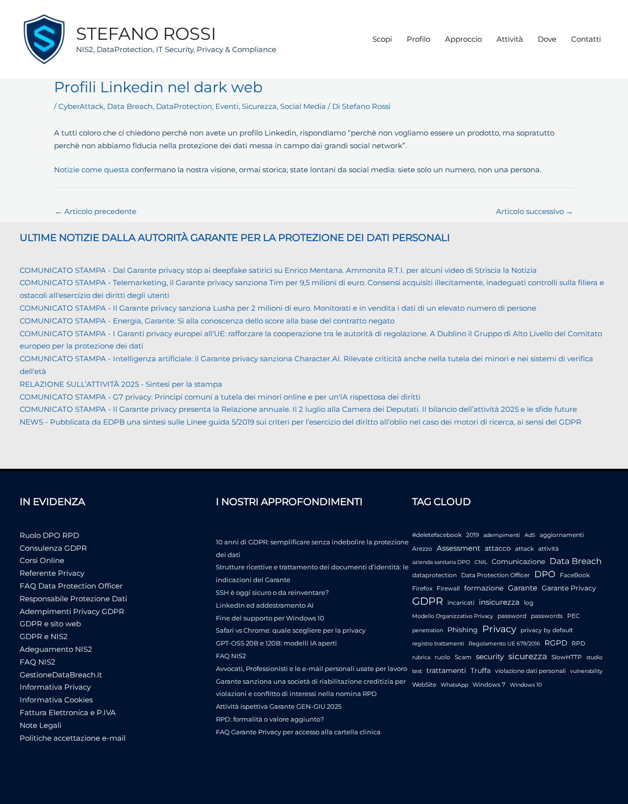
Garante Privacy (569, 588)
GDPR (427, 601)
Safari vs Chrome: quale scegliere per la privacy (291, 630)
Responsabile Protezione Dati (73, 598)
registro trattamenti (438, 644)
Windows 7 (488, 684)
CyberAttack (81, 106)
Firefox (422, 588)
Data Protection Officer (495, 575)
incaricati (460, 602)
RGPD (556, 642)
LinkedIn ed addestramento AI (265, 605)
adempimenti (501, 535)
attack (524, 548)
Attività (510, 39)
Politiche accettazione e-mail (73, 738)
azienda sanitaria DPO (441, 562)
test (417, 671)
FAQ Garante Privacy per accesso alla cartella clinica (298, 732)
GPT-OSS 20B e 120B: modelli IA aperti (276, 643)
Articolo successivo (534, 211)
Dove (547, 39)
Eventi (226, 106)
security (490, 656)
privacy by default (547, 630)
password (511, 615)
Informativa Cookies (56, 699)
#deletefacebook (437, 534)
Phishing (462, 630)
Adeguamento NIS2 (56, 649)
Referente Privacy (52, 573)
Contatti (586, 39)
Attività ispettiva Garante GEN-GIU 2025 (278, 706)
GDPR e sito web (50, 623)
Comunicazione (518, 561)
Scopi (382, 39)
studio (594, 657)
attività (548, 548)
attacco (498, 548)
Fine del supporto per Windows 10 (270, 618)
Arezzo (422, 548)
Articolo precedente (95, 211)
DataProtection (184, 106)
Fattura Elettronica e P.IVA (68, 712)
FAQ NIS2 (37, 662)
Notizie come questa (91, 169)
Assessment (458, 548)
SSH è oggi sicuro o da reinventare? (272, 592)
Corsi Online (42, 560)
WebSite (424, 684)
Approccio (463, 39)
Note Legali (40, 725)
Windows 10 (526, 685)
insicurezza (499, 602)
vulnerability (586, 671)
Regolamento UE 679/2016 (504, 644)
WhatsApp (454, 685)
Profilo (418, 39)
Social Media (303, 106)
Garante (522, 588)
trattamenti (446, 670)
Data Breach (130, 106)
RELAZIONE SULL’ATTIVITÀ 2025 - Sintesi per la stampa (121, 384)
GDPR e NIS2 (44, 636)
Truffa (481, 670)
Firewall (448, 588)
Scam (463, 657)
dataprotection (434, 575)
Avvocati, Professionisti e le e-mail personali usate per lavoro (311, 668)
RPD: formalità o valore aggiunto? (270, 719)
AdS (529, 535)
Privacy (499, 629)
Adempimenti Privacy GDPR (72, 611)
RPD (578, 643)
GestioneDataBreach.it (61, 674)
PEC (573, 615)
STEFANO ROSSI (146, 33)
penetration (427, 630)
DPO (544, 574)
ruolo (442, 657)
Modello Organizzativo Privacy (452, 616)
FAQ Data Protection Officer (71, 585)
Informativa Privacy (55, 687)
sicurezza (527, 656)
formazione (483, 588)
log (528, 602)
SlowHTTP (566, 657)
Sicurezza (259, 106)
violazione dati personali (530, 670)
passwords (547, 615)
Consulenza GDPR (53, 548)
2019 (472, 534)
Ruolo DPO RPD (49, 535)
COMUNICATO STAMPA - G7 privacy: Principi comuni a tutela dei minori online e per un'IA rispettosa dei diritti (220, 397)
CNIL (480, 562)
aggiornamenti (562, 534)
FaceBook (575, 575)
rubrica (421, 657)
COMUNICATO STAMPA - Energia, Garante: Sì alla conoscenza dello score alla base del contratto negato (207, 320)
